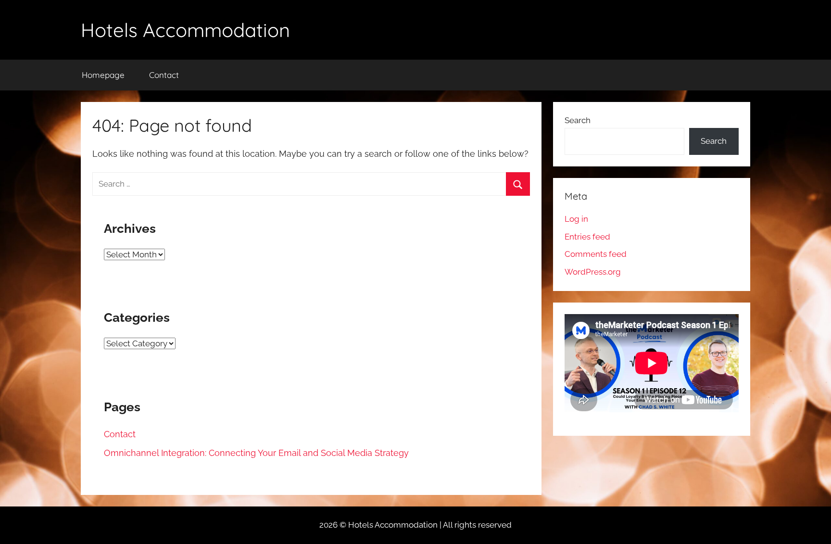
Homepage (103, 75)
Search (578, 120)
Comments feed (596, 254)
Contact (164, 75)
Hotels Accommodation (185, 30)
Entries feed (587, 236)
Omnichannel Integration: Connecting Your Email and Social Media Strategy (256, 453)
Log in (576, 219)
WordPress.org (593, 272)
